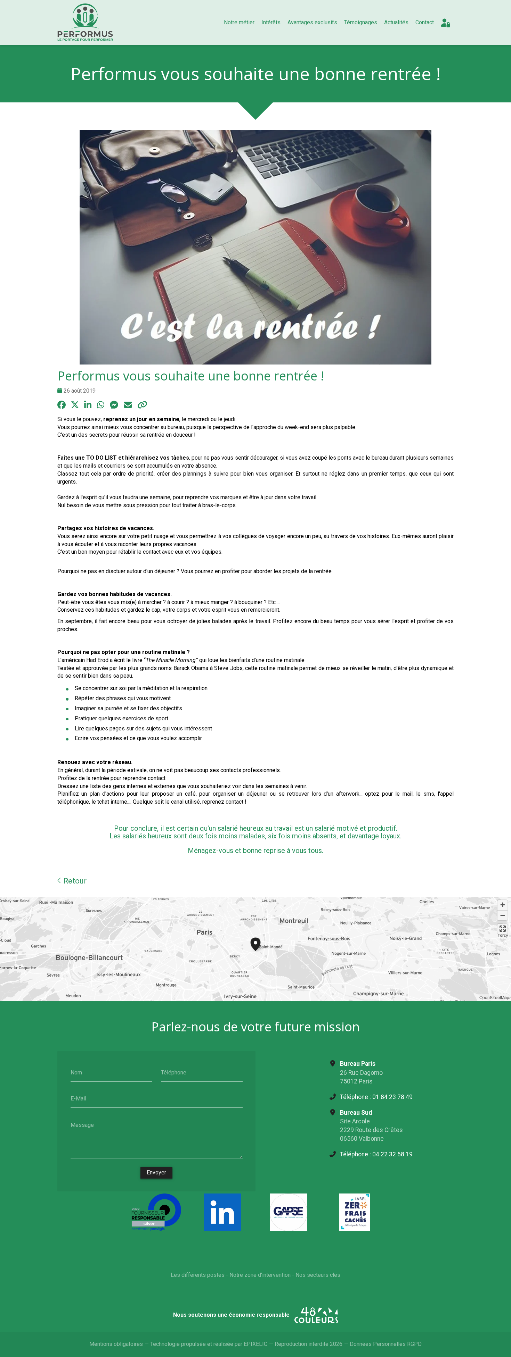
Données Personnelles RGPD (386, 1344)
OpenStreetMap (494, 997)
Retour (74, 880)
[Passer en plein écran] (502, 929)
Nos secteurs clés (317, 1275)
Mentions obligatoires (116, 1344)
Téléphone (173, 1072)
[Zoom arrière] (502, 915)
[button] (255, 943)
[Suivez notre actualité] (222, 1212)
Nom (76, 1072)
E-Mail (78, 1098)
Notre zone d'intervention (260, 1275)
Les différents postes (198, 1275)
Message (82, 1125)
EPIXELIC (255, 1344)
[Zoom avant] (502, 905)
